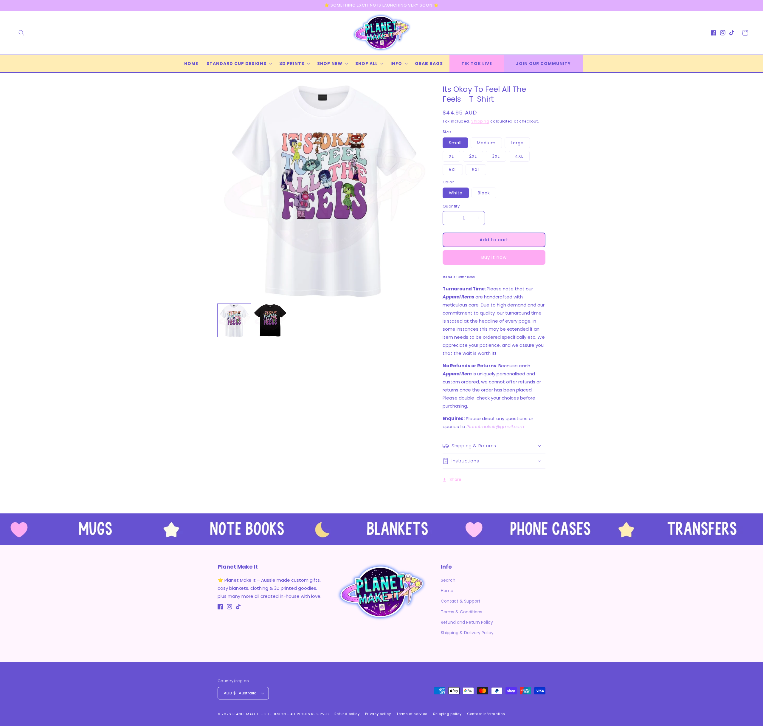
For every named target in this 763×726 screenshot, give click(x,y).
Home (447, 591)
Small (455, 143)
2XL (473, 156)
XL (451, 156)
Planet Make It (246, 714)
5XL (453, 170)
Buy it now (494, 257)
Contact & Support (460, 601)
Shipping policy (447, 713)
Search (448, 580)
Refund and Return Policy (467, 622)
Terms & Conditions (461, 612)
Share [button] (455, 479)
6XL (476, 170)
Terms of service (411, 713)
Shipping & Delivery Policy (467, 633)
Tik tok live (476, 63)
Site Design (275, 714)
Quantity (451, 206)
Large (517, 143)
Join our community (543, 63)
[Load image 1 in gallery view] (234, 320)
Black (484, 193)
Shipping (480, 121)
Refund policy (347, 713)
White (456, 193)
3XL (496, 156)
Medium (486, 143)
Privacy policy (378, 713)
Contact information (486, 713)
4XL (519, 156)
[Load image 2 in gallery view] (270, 320)
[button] (21, 32)
